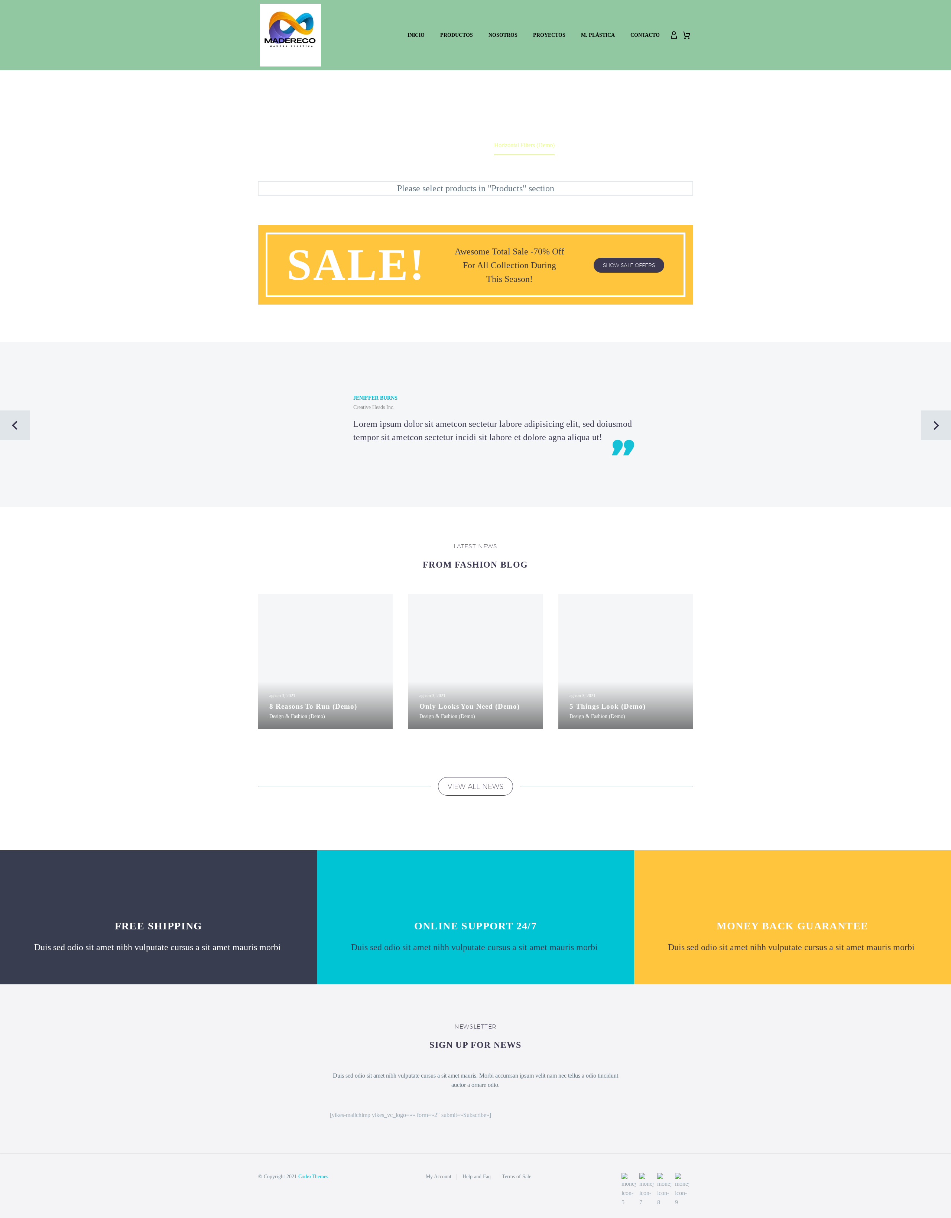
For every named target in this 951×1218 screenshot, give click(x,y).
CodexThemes (313, 1176)
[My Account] (673, 35)
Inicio (416, 35)
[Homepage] (290, 35)
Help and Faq (476, 1176)
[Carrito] (686, 35)
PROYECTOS (549, 35)
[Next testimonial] (936, 425)
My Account (438, 1176)
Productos (456, 35)
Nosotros (503, 35)
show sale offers (629, 265)
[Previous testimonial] (15, 425)
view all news (475, 786)
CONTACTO (645, 35)
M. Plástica (598, 35)
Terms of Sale (516, 1176)
